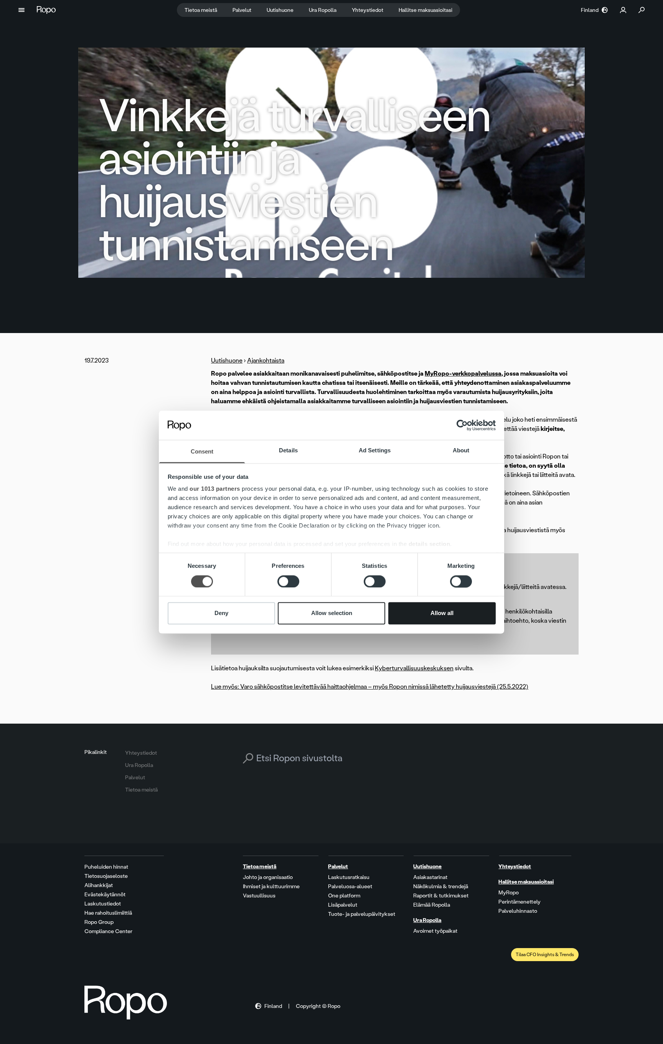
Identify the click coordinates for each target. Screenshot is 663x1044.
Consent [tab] (202, 452)
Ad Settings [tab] (375, 450)
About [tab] (461, 450)
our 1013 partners (215, 489)
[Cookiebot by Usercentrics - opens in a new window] (462, 425)
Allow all (442, 613)
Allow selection (331, 613)
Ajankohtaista (265, 360)
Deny (221, 613)
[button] (21, 10)
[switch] (288, 581)
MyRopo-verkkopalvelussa (463, 373)
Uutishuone (226, 360)
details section (429, 544)
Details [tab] (288, 450)
